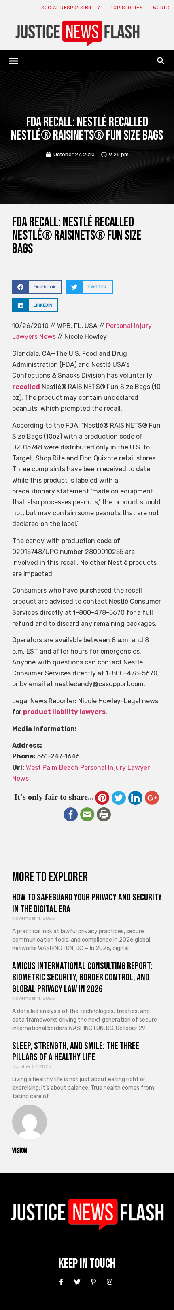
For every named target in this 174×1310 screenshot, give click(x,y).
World (161, 7)
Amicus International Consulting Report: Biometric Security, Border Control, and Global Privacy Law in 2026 (82, 977)
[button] (13, 60)
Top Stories (126, 7)
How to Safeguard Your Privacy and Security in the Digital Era (87, 903)
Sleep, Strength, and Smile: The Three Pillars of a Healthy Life (75, 1051)
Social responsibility (70, 7)
